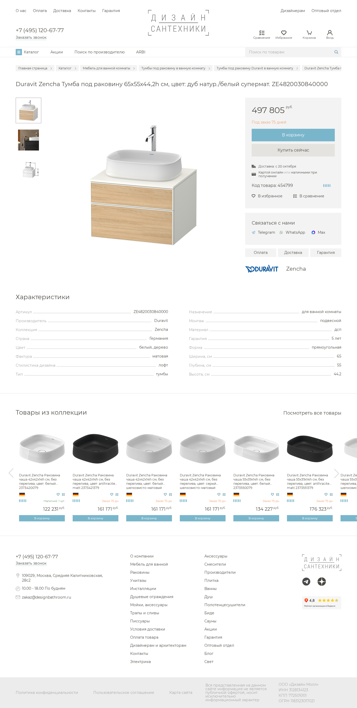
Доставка (62, 10)
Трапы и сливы (144, 613)
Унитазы (138, 580)
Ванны (210, 588)
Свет (209, 661)
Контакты (87, 10)
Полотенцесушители (224, 605)
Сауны (210, 621)
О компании (142, 556)
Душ (208, 596)
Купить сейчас (293, 150)
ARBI (140, 52)
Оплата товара (144, 637)
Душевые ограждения (151, 596)
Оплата (40, 10)
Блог (209, 653)
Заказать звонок (31, 37)
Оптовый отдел (326, 10)
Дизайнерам (293, 10)
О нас (21, 10)
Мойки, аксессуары (149, 605)
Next (336, 473)
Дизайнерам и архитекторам (158, 645)
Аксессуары (215, 556)
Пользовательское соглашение (123, 692)
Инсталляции (143, 588)
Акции (56, 52)
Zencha (296, 268)
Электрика (140, 661)
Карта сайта (180, 692)
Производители (220, 572)
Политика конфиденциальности (47, 692)
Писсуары (140, 621)
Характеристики (43, 297)
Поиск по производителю (99, 52)
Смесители (215, 564)
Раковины (139, 572)
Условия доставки (147, 629)
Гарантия (111, 10)
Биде (209, 613)
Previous (11, 473)
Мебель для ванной (149, 564)
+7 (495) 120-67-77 (40, 30)
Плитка (211, 580)
